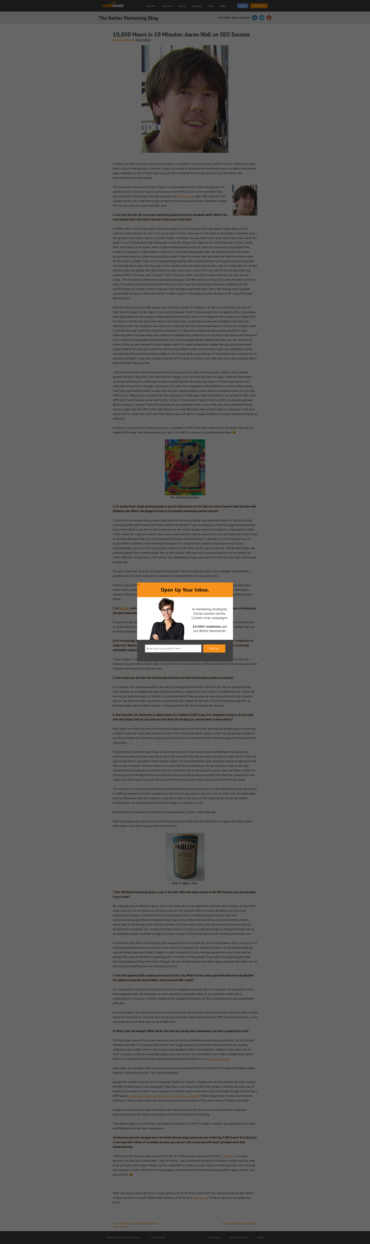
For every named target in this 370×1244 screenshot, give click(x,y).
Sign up (214, 648)
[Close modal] (139, 584)
